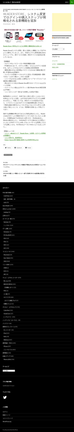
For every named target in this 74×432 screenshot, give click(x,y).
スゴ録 (5, 294)
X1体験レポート (9, 287)
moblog (6, 212)
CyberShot (7, 310)
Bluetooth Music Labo (61, 38)
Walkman (6, 340)
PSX (5, 290)
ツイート (54, 79)
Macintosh (7, 254)
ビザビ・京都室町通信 (58, 64)
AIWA (5, 268)
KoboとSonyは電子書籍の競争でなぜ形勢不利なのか (22, 140)
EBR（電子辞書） (9, 199)
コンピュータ (30, 9)
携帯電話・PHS (7, 343)
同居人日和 (55, 67)
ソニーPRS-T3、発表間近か (13, 137)
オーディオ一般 (7, 218)
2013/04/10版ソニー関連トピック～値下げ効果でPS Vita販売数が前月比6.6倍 (23, 173)
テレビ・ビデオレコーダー (10, 277)
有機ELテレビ (7, 304)
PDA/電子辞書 (7, 192)
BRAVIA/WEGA (8, 284)
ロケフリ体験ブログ (10, 300)
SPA (14, 24)
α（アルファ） (8, 317)
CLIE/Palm (7, 196)
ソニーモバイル (37, 9)
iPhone (6, 346)
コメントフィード (8, 418)
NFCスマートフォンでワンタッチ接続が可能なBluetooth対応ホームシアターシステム (24, 165)
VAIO (5, 261)
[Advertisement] (61, 22)
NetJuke (6, 222)
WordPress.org (7, 421)
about (66, 2)
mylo (5, 202)
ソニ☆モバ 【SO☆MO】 (12, 2)
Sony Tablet (22, 9)
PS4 (5, 241)
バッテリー (6, 323)
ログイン (5, 411)
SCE (5, 248)
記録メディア (6, 356)
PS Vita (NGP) (7, 9)
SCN (5, 271)
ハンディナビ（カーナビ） (10, 320)
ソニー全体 (6, 264)
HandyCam (7, 313)
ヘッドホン (7, 225)
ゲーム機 (5, 228)
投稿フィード (6, 415)
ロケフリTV (7, 297)
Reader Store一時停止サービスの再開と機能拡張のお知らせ (22, 46)
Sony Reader (15, 9)
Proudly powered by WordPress (10, 429)
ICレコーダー (7, 330)
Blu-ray (6, 281)
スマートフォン (8, 154)
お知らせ (5, 215)
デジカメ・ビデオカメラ (10, 307)
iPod (5, 333)
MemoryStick (7, 359)
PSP (5, 245)
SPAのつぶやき (7, 209)
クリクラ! (55, 61)
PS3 (5, 238)
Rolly (5, 336)
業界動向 (5, 353)
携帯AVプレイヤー (8, 326)
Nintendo (6, 232)
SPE (5, 274)
